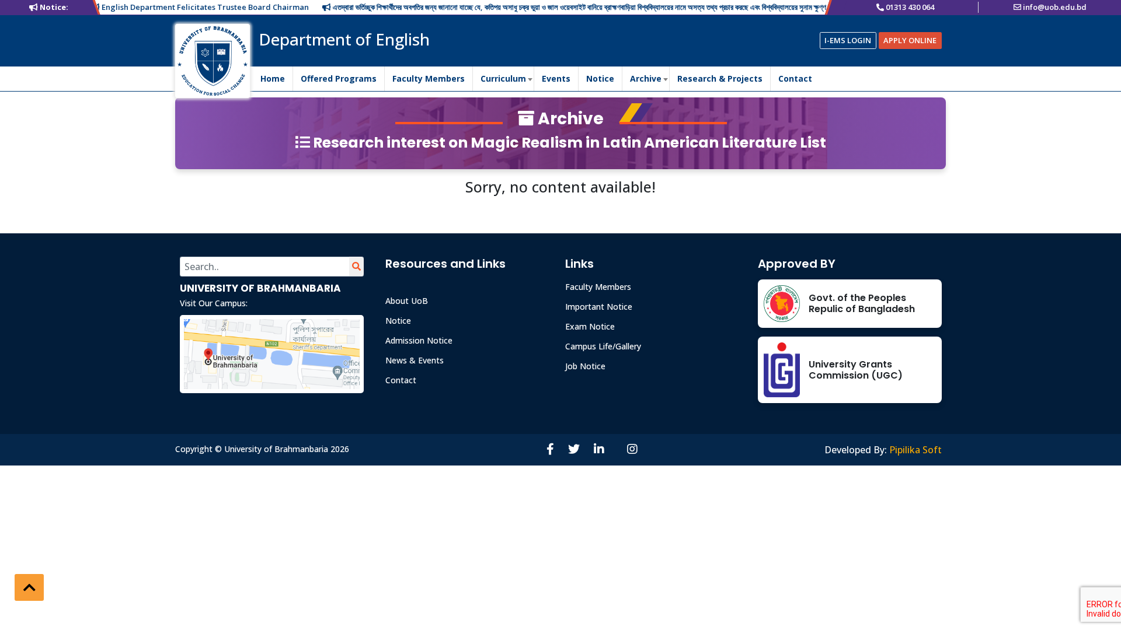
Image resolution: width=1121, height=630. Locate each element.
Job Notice (585, 366)
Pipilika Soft (915, 449)
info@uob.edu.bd (1055, 7)
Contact (795, 78)
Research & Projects (720, 78)
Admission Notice (418, 340)
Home (272, 78)
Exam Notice (590, 326)
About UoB (406, 300)
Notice (600, 78)
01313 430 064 (910, 7)
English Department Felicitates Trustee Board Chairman (189, 7)
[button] (29, 587)
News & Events (414, 360)
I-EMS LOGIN (847, 40)
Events (556, 78)
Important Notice (598, 306)
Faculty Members (428, 78)
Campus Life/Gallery (603, 346)
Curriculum (503, 78)
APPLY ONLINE (910, 40)
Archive (646, 78)
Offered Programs (339, 78)
